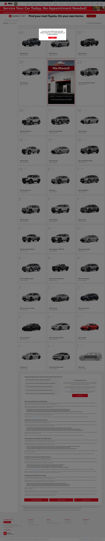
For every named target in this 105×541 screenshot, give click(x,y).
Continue (52, 37)
